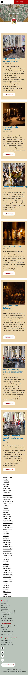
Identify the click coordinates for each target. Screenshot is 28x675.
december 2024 (7, 521)
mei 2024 (6, 536)
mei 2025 (6, 510)
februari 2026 (7, 490)
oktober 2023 (7, 551)
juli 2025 (5, 506)
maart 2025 (6, 514)
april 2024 (6, 538)
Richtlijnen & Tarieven (6, 618)
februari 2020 (7, 596)
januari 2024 (6, 544)
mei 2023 (6, 562)
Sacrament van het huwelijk (8, 611)
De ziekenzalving (5, 614)
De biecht (3, 616)
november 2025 (7, 497)
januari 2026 (7, 493)
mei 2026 (6, 484)
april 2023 (6, 564)
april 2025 (6, 512)
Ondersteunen (4, 609)
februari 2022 (7, 592)
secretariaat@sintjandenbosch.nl (10, 626)
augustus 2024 (7, 529)
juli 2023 (5, 557)
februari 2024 (7, 542)
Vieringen (3, 603)
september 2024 (8, 527)
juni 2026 (6, 482)
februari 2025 (7, 516)
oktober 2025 (7, 499)
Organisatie (4, 607)
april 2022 (6, 590)
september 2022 (8, 579)
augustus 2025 (7, 503)
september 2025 (8, 501)
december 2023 (7, 546)
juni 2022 (6, 585)
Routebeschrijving (5, 605)
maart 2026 (6, 488)
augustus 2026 (7, 477)
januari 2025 (6, 518)
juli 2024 (5, 531)
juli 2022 (5, 583)
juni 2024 (6, 534)
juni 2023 (6, 559)
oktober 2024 (7, 525)
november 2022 (7, 575)
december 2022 (7, 572)
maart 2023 (6, 566)
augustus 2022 (7, 581)
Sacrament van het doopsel (8, 613)
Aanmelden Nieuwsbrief (8, 664)
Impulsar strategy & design (15, 669)
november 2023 (7, 549)
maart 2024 (6, 540)
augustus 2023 (7, 555)
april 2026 (6, 486)
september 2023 (8, 553)
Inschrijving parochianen (7, 620)
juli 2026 (5, 480)
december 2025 (7, 495)
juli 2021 (5, 594)
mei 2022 (6, 587)
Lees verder (9, 94)
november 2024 (7, 523)
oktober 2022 (7, 577)
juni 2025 (6, 508)
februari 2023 (7, 568)
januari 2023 (6, 570)
